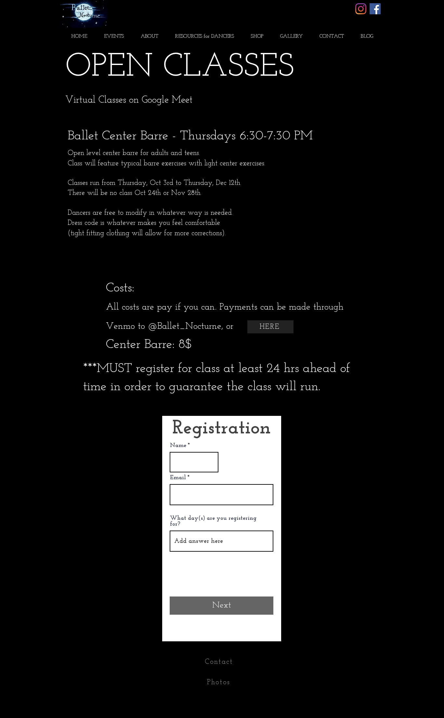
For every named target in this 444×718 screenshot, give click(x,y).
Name (178, 446)
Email (178, 478)
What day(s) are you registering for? (213, 521)
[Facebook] (375, 8)
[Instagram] (360, 8)
